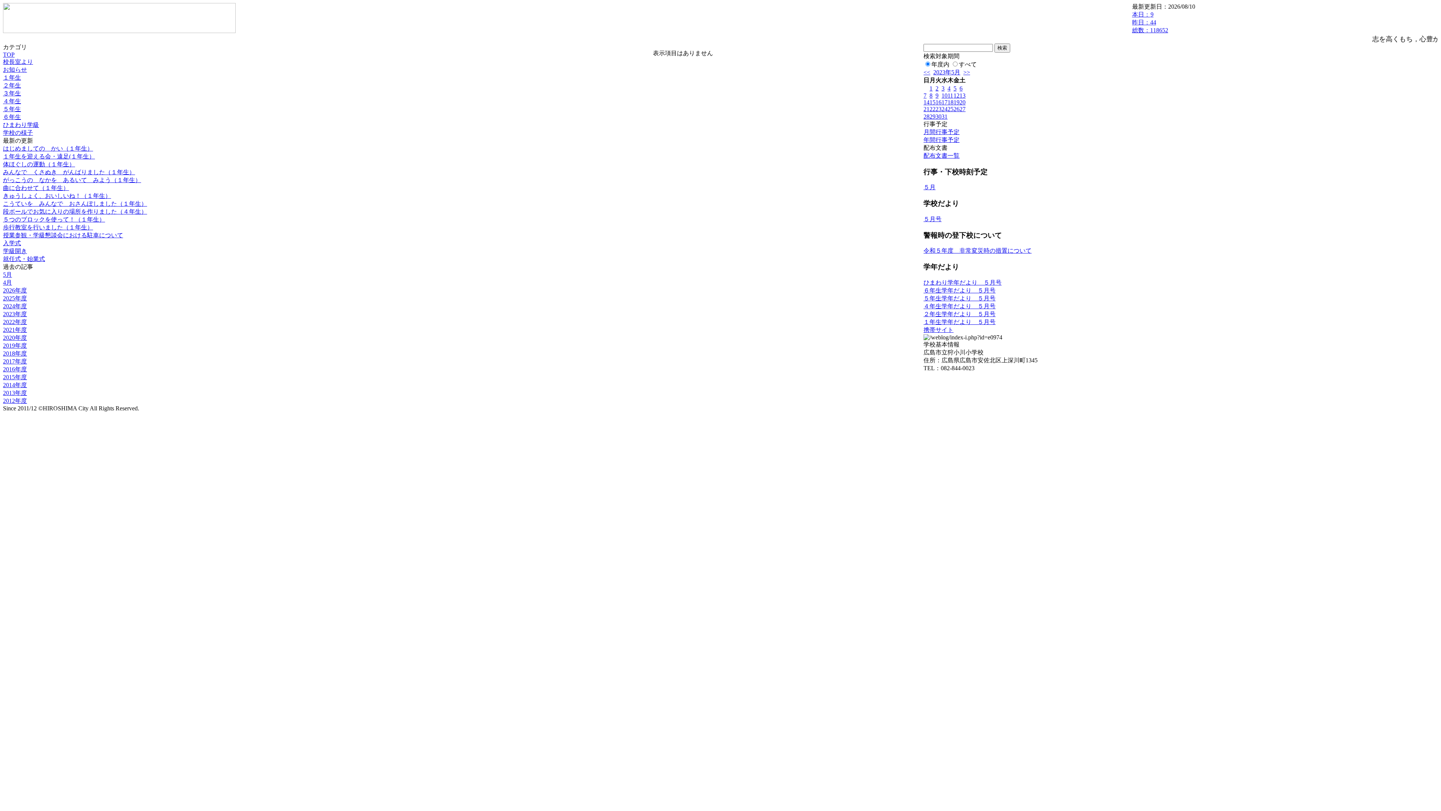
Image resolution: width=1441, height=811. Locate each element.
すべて (968, 64)
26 (957, 109)
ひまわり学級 (21, 125)
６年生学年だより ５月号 (960, 290)
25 (951, 109)
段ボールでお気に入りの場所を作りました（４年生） (75, 211)
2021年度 (15, 330)
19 (957, 102)
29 (933, 116)
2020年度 (15, 338)
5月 (7, 274)
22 (933, 109)
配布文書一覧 (942, 155)
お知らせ (15, 69)
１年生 (12, 77)
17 (945, 102)
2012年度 (15, 401)
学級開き (15, 251)
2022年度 (15, 322)
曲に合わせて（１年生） (36, 188)
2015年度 (15, 377)
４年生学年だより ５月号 (960, 306)
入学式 (12, 243)
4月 (7, 282)
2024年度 (15, 306)
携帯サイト (939, 330)
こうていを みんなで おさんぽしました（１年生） (75, 203)
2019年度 (15, 345)
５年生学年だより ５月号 (960, 298)
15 (933, 102)
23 (939, 109)
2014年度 (15, 385)
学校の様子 (18, 133)
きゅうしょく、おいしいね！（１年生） (57, 196)
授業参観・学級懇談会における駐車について (63, 235)
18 (951, 102)
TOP (9, 54)
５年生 (12, 109)
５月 (930, 187)
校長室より (18, 62)
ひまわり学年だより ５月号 (963, 282)
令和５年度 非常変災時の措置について (978, 250)
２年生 (12, 85)
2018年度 (15, 353)
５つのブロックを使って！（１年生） (54, 219)
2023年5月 (946, 72)
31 (945, 116)
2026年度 (15, 290)
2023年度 (15, 314)
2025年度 (15, 298)
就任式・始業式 (24, 259)
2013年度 (15, 393)
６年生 (12, 117)
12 (957, 95)
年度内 (940, 64)
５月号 (933, 219)
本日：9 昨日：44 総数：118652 (1150, 22)
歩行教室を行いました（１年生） (48, 227)
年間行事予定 (942, 140)
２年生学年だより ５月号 (960, 314)
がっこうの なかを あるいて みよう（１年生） (72, 180)
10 (945, 95)
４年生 (12, 101)
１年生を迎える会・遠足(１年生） (49, 156)
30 (939, 116)
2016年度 (15, 369)
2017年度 (15, 361)
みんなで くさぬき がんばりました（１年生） (69, 172)
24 (945, 109)
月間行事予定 (942, 132)
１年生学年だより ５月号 (960, 322)
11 (950, 95)
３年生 (12, 93)
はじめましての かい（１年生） (48, 148)
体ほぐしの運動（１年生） (39, 164)
